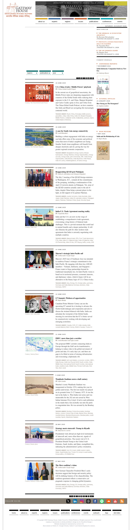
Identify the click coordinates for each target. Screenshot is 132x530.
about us (24, 513)
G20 (73, 325)
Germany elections (79, 285)
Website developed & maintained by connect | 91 (69, 524)
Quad (78, 200)
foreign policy (82, 283)
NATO (64, 287)
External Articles (107, 98)
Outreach (96, 513)
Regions (67, 21)
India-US (77, 116)
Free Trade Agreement (86, 238)
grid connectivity (75, 156)
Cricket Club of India (72, 413)
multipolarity (79, 118)
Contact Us (77, 3)
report (92, 118)
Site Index (117, 513)
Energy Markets (69, 155)
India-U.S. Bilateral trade (70, 240)
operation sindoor (81, 198)
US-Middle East (69, 454)
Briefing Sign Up (89, 3)
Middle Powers (60, 118)
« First (78, 78)
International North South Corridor (74, 364)
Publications (93, 21)
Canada (69, 325)
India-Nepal (87, 158)
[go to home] (18, 17)
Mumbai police (84, 415)
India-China (70, 116)
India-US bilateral (84, 240)
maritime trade (64, 366)
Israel (74, 450)
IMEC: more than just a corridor (68, 338)
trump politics (60, 454)
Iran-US (69, 450)
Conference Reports (108, 64)
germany (90, 283)
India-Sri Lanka (60, 160)
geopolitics (59, 116)
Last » (91, 496)
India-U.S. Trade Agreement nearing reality (73, 211)
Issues (80, 21)
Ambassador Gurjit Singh (66, 255)
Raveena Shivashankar (106, 37)
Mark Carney (70, 327)
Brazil (68, 114)
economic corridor (83, 360)
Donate (101, 3)
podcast (86, 118)
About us (41, 21)
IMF (82, 156)
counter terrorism (72, 196)
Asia (68, 283)
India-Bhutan (69, 158)
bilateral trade (71, 238)
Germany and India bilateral (64, 285)
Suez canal (62, 368)
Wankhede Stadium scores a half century (72, 379)
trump (88, 242)
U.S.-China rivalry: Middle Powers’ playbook (73, 87)
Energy (72, 283)
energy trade (65, 156)
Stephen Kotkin (104, 106)
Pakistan (63, 200)
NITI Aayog (78, 242)
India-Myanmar (78, 158)
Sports (63, 417)
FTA (57, 240)
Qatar (57, 452)
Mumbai (90, 413)
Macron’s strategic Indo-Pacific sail (69, 253)
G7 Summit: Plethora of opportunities (71, 298)
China (73, 114)
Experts (54, 21)
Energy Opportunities (81, 155)
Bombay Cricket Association (75, 411)
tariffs (84, 242)
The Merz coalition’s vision (66, 465)
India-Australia (82, 196)
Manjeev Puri (103, 52)
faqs (106, 513)
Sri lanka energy (82, 160)
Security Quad (85, 200)
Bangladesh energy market (75, 153)
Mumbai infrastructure (73, 415)
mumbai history (60, 415)
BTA (77, 238)
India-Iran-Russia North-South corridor (76, 362)
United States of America (63, 120)
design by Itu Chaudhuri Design (82, 522)
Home (14, 513)
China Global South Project (67, 89)
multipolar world (70, 118)
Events (119, 21)
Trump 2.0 (89, 327)
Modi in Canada (80, 327)
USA (92, 242)
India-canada (83, 325)
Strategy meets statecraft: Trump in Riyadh (73, 428)
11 (91, 78)
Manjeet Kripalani (86, 116)
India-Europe (60, 362)
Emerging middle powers (83, 114)
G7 (77, 325)
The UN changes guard (108, 50)
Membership (58, 3)
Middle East (72, 366)
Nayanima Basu (63, 213)
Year (54, 73)
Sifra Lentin (75, 340)
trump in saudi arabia (85, 452)
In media (68, 3)
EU (76, 283)
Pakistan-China (71, 200)
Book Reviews (105, 131)
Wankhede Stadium (72, 417)
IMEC (92, 360)
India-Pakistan (64, 198)
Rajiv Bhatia (62, 300)
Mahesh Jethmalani (64, 174)
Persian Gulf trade (83, 366)
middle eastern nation (83, 450)
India (64, 116)
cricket (63, 413)
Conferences (107, 21)
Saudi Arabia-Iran (65, 452)
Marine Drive (83, 413)
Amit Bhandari (63, 133)
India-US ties (70, 242)
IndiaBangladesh (71, 160)
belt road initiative (72, 360)
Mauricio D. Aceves (64, 430)
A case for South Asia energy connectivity (72, 131)
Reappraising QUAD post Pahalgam (70, 172)
